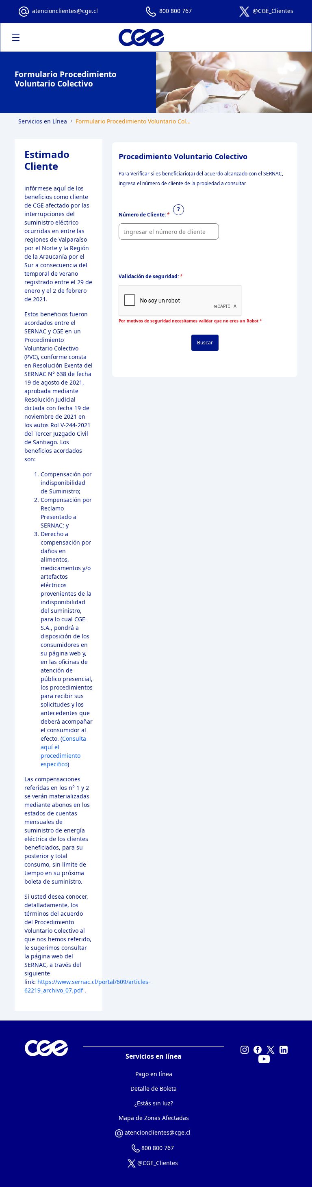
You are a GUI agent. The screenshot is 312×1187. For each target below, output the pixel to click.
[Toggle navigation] (16, 37)
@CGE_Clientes (273, 11)
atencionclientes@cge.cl (65, 11)
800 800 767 (175, 11)
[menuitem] (154, 1074)
